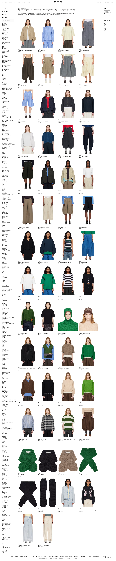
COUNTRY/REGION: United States (56, 556)
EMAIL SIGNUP (68, 556)
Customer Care (14, 556)
